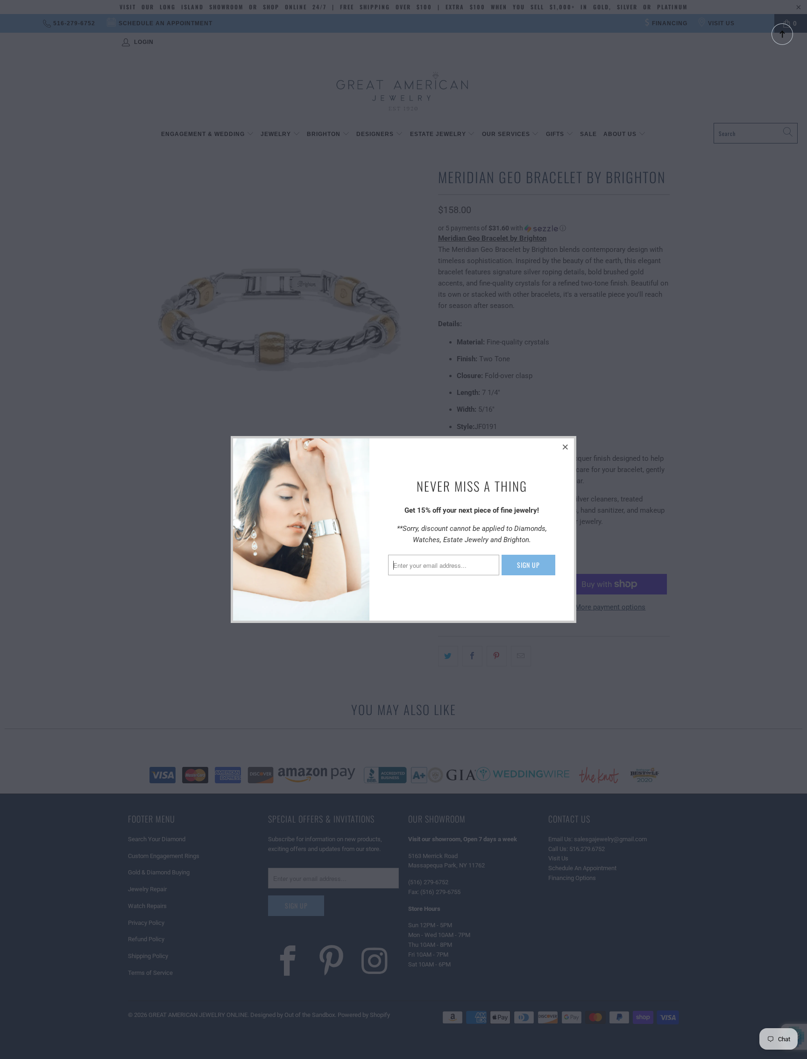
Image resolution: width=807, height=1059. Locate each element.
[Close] (565, 446)
